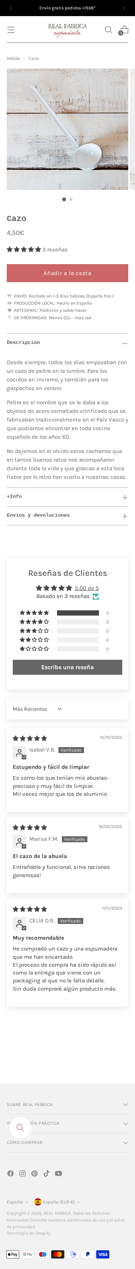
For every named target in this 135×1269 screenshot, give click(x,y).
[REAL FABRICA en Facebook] (11, 1175)
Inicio (13, 58)
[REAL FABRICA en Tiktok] (47, 1175)
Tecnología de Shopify (28, 1233)
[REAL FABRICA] (67, 29)
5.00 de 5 (87, 588)
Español (15, 1202)
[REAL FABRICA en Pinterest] (35, 1175)
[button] (108, 29)
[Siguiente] (124, 8)
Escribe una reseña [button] (67, 667)
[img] (30, 738)
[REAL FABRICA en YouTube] (59, 1175)
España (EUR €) (59, 1202)
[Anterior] (11, 8)
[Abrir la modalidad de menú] (10, 29)
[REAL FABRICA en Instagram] (23, 1175)
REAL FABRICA (57, 1213)
